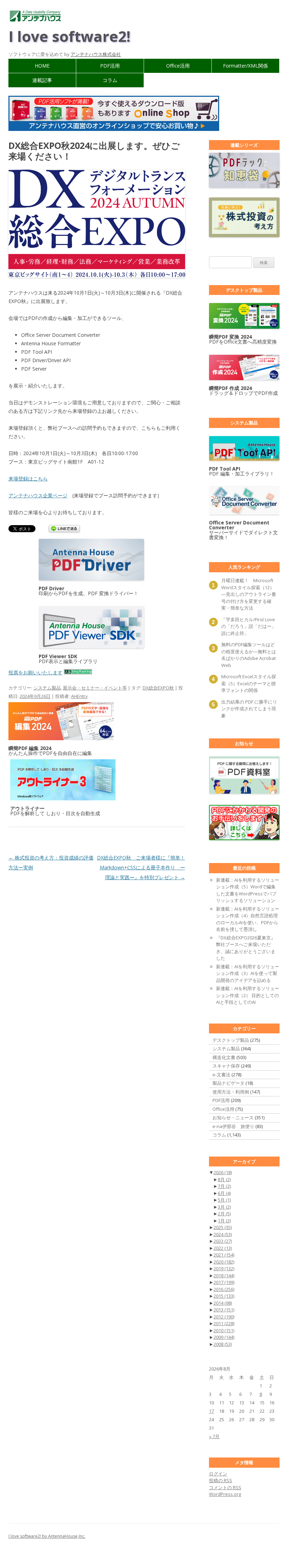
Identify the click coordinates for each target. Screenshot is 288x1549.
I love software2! (69, 36)
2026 (223, 1172)
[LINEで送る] (64, 529)
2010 (224, 1330)
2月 (224, 1213)
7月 (224, 1186)
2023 (223, 1241)
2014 (223, 1303)
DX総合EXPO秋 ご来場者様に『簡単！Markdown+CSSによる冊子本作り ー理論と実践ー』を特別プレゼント (141, 867)
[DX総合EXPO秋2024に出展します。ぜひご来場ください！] (96, 275)
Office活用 (178, 65)
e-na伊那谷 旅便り (233, 1126)
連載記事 (42, 80)
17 (211, 1411)
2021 (224, 1255)
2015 (224, 1296)
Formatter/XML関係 (245, 65)
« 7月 (214, 1436)
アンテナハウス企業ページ (37, 495)
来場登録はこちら (28, 478)
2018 (224, 1275)
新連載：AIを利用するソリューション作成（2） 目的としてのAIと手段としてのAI (247, 995)
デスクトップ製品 (230, 1040)
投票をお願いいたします (35, 672)
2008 (223, 1344)
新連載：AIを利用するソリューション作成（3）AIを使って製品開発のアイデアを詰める (247, 973)
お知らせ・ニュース (233, 1117)
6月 (224, 1193)
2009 (224, 1337)
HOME (42, 65)
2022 (223, 1248)
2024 (223, 1234)
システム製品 (47, 688)
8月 (224, 1179)
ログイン (218, 1474)
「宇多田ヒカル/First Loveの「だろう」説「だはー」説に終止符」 (248, 626)
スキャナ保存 (226, 1066)
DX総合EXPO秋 (158, 688)
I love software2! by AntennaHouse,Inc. (46, 1536)
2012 (224, 1317)
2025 (223, 1227)
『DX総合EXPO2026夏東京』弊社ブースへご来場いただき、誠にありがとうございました (245, 948)
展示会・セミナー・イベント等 (95, 688)
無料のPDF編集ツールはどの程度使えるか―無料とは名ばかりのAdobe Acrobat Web (248, 654)
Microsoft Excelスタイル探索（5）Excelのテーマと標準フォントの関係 (248, 683)
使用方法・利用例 (230, 1092)
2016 (224, 1289)
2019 (224, 1268)
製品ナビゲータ (228, 1083)
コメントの (225, 1487)
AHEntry (79, 696)
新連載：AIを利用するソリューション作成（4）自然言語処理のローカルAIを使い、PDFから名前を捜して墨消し (247, 919)
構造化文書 (223, 1057)
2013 (224, 1309)
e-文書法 (221, 1074)
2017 (224, 1282)
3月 (224, 1207)
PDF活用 (110, 65)
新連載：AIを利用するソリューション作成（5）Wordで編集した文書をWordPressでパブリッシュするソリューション (247, 890)
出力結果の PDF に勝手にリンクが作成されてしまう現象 (249, 709)
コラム (110, 80)
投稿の (220, 1480)
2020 (224, 1262)
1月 (224, 1220)
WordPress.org (225, 1494)
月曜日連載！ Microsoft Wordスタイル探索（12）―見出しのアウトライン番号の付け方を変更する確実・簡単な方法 (248, 594)
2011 (224, 1323)
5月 (224, 1200)
